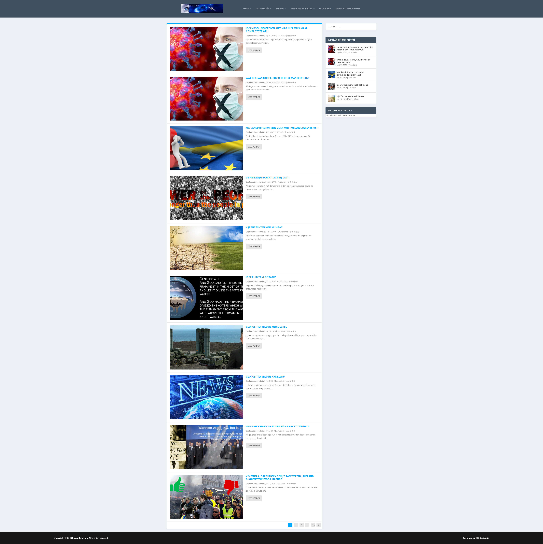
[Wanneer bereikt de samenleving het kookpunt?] (206, 447)
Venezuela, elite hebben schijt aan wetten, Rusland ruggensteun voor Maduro (280, 478)
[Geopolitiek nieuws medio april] (206, 347)
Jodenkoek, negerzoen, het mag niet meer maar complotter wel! (277, 30)
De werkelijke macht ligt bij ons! (267, 177)
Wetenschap (283, 232)
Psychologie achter (301, 8)
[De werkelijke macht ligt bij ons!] (206, 198)
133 (313, 525)
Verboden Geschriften (347, 8)
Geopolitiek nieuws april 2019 (265, 376)
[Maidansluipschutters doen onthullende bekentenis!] (206, 148)
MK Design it (482, 538)
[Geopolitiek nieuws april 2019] (206, 397)
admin (261, 35)
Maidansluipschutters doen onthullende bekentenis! (281, 127)
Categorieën (262, 8)
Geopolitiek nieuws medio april (266, 326)
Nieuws (280, 8)
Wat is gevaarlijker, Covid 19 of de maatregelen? (277, 78)
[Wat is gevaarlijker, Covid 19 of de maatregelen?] (206, 99)
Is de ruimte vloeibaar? (261, 277)
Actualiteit (281, 35)
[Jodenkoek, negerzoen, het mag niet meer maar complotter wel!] (206, 49)
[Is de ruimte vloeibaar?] (206, 298)
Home (246, 8)
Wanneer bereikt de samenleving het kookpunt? (277, 426)
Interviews (325, 8)
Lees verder (254, 50)
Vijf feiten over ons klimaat (264, 227)
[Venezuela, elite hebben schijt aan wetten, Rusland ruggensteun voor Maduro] (206, 497)
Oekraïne (281, 132)
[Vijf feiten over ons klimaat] (206, 248)
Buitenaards (282, 281)
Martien (262, 182)
